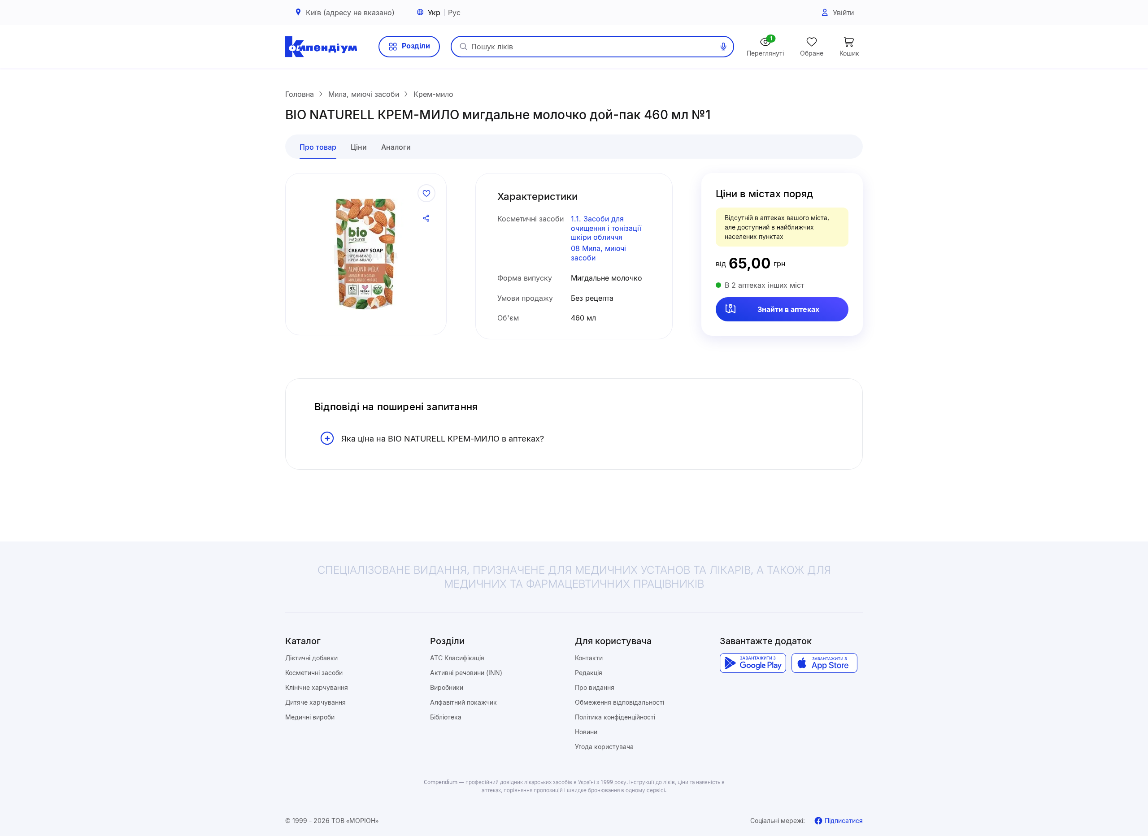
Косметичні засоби (314, 672)
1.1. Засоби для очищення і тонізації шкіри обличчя (606, 228)
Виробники (446, 687)
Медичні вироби (310, 717)
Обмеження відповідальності (619, 702)
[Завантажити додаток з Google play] (753, 663)
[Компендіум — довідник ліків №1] (321, 46)
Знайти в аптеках (788, 309)
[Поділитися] (426, 218)
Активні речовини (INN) (466, 672)
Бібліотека (445, 717)
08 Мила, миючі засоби (598, 253)
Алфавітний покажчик (463, 702)
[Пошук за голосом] (723, 47)
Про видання (594, 687)
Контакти (589, 658)
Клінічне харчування (316, 687)
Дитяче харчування (315, 702)
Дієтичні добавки (311, 658)
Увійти (843, 12)
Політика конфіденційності (615, 717)
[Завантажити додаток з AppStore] (824, 663)
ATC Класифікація (457, 658)
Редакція (588, 672)
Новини (586, 732)
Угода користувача (604, 746)
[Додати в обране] (426, 193)
